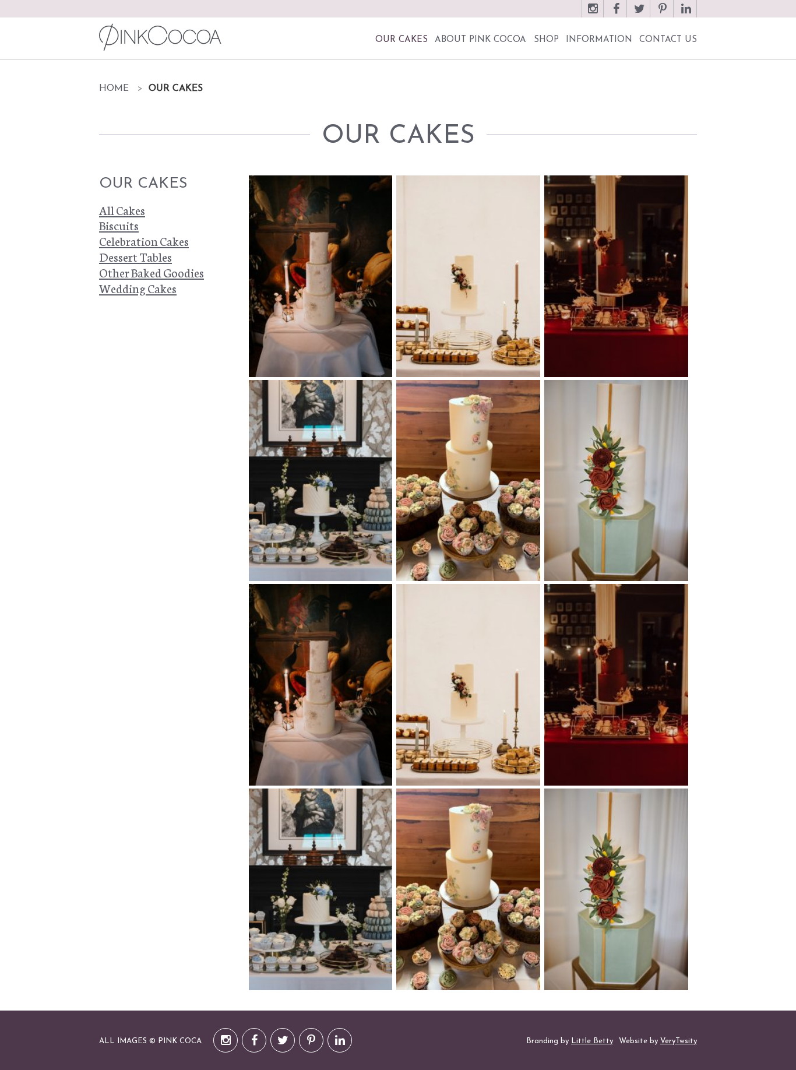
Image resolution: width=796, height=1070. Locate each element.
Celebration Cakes (144, 241)
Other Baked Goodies (151, 272)
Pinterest (662, 14)
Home (114, 88)
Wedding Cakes (138, 288)
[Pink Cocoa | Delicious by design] (159, 37)
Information (599, 40)
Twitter (639, 14)
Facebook (616, 14)
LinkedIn (686, 14)
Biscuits (119, 225)
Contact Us (668, 40)
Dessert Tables (135, 256)
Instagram (592, 14)
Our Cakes (401, 40)
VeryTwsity (678, 1041)
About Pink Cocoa (480, 40)
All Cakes (122, 210)
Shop (546, 40)
